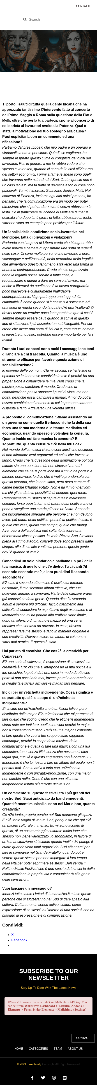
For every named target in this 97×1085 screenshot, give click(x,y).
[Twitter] (43, 1078)
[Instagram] (54, 1078)
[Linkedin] (65, 1078)
